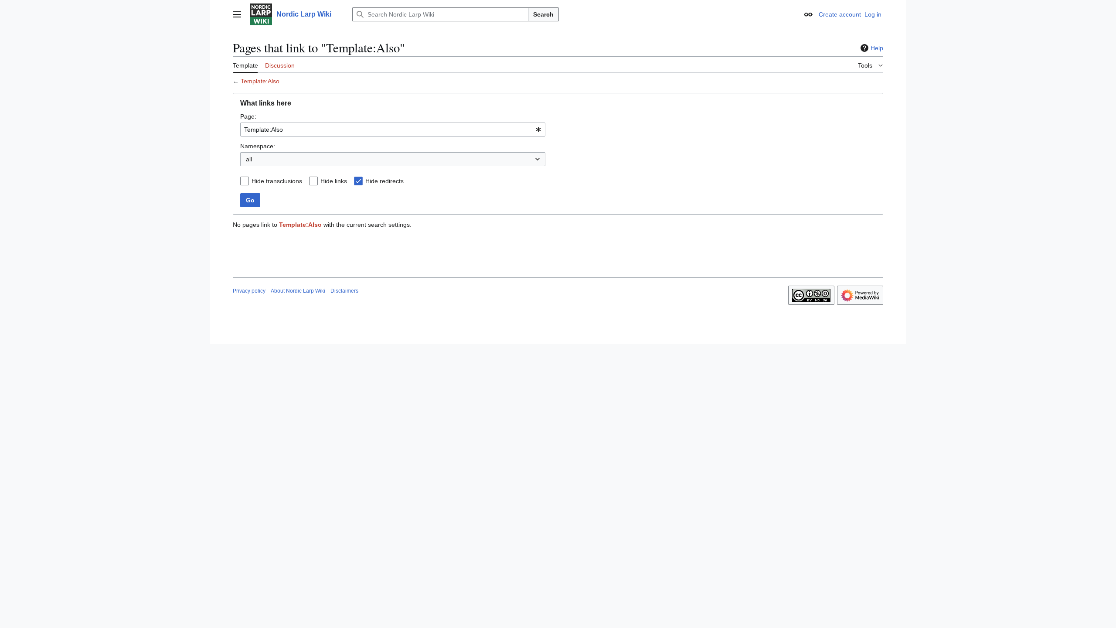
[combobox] (392, 130)
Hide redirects (384, 180)
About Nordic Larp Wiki (298, 291)
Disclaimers (344, 291)
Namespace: (257, 146)
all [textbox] (249, 159)
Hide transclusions (277, 180)
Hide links (333, 180)
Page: (248, 116)
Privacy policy (249, 291)
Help (877, 47)
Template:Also (260, 81)
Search (543, 14)
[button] (237, 14)
